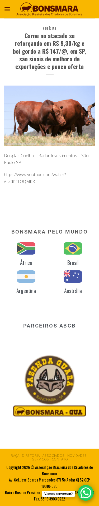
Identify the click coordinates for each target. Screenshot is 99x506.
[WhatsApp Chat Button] (86, 493)
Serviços (40, 459)
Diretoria (31, 455)
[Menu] (7, 9)
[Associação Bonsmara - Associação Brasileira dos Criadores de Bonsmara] (49, 9)
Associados (54, 455)
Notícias (49, 28)
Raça (15, 455)
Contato (60, 459)
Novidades (77, 455)
